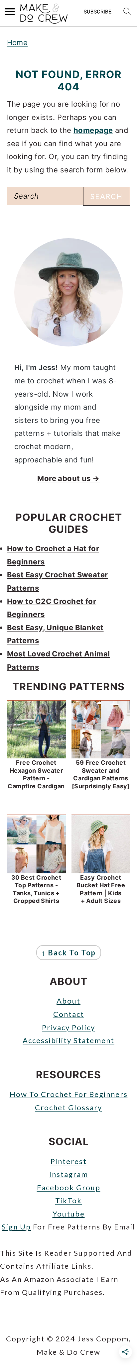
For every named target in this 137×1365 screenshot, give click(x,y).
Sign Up (16, 1226)
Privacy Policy (68, 1027)
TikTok (68, 1200)
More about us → (68, 478)
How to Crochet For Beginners (69, 1094)
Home (17, 42)
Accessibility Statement (68, 1040)
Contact (68, 1014)
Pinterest (69, 1161)
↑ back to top (69, 952)
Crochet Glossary (68, 1107)
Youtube (69, 1213)
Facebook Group (68, 1187)
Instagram (68, 1174)
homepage (93, 130)
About (68, 1000)
